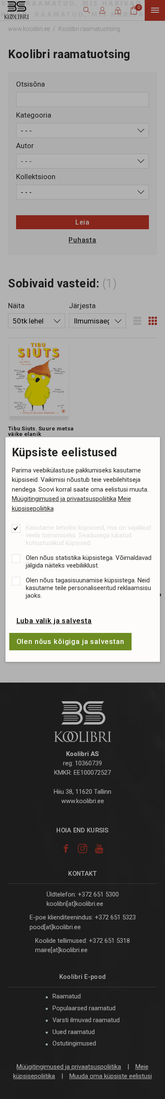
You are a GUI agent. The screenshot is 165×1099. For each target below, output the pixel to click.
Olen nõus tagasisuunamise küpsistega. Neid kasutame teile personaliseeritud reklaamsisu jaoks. (88, 587)
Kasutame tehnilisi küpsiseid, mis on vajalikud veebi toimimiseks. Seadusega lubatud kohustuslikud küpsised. (88, 535)
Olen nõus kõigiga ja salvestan (70, 641)
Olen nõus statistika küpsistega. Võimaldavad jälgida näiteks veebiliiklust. (88, 561)
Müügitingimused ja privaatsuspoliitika (64, 499)
